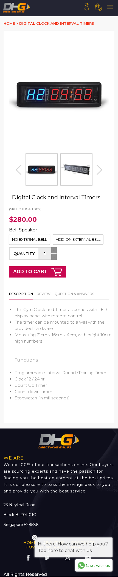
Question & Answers (74, 294)
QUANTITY (24, 253)
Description (21, 294)
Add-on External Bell (78, 239)
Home (29, 542)
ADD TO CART (31, 271)
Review (44, 294)
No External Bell (29, 239)
